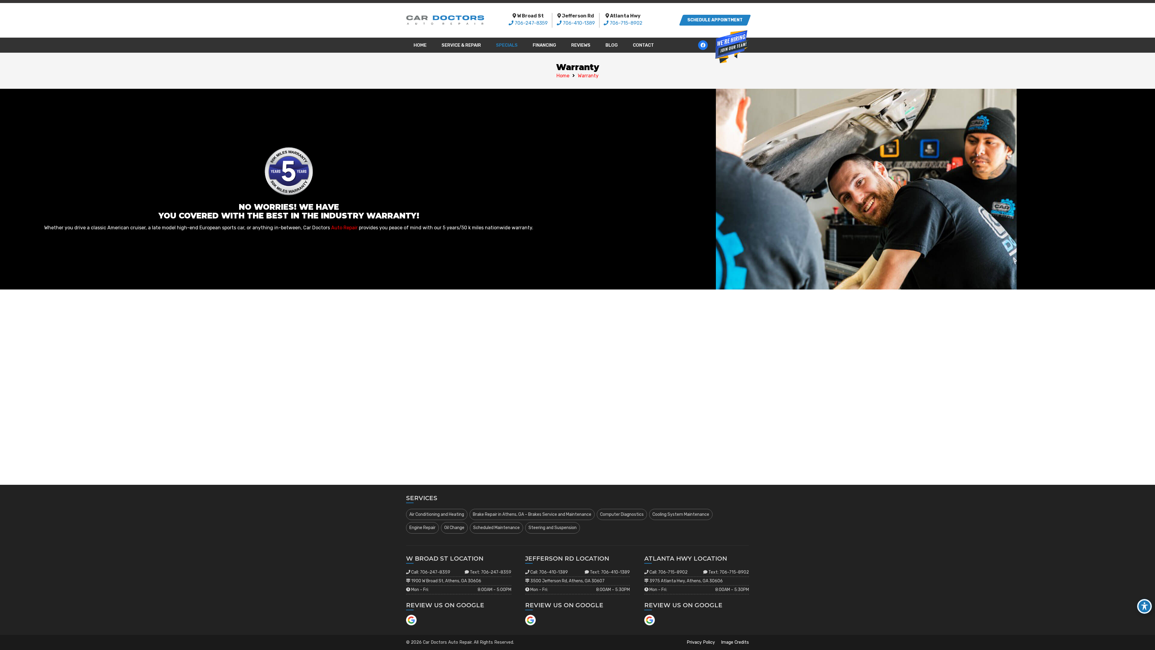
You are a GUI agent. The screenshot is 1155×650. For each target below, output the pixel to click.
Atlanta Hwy (625, 16)
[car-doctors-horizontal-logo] (445, 20)
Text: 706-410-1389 (610, 572)
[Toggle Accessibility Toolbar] (1144, 606)
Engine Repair (422, 527)
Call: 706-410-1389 (549, 572)
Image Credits (735, 642)
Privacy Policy (701, 642)
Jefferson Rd (578, 16)
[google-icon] (411, 620)
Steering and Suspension (552, 527)
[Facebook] (703, 45)
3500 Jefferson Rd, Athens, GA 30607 (567, 580)
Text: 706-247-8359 (490, 572)
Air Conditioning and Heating (436, 514)
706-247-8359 (531, 23)
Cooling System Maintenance (680, 514)
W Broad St (530, 16)
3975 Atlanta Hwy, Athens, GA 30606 (686, 580)
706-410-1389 (579, 23)
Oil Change (454, 527)
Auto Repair (344, 228)
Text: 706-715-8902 (728, 572)
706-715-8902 (626, 23)
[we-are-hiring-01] (732, 46)
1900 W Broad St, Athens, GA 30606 (446, 580)
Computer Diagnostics (622, 514)
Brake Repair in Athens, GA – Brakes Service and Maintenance (532, 514)
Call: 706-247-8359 (430, 572)
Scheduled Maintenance (496, 527)
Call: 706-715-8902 (668, 572)
